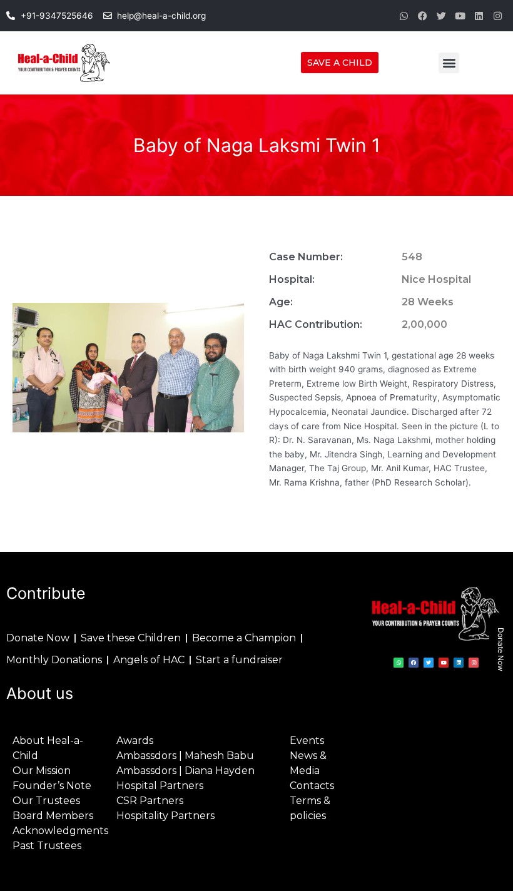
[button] (449, 63)
